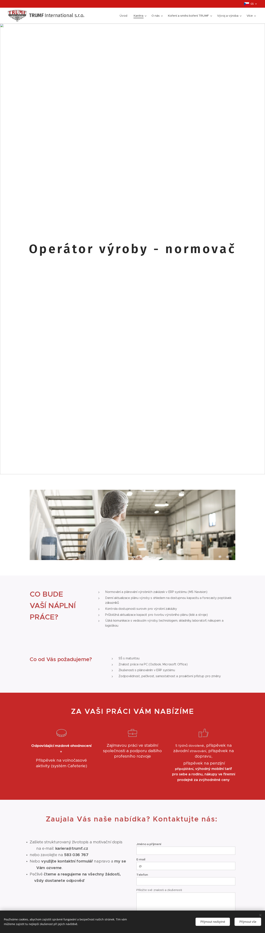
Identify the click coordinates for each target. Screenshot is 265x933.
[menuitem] (124, 16)
